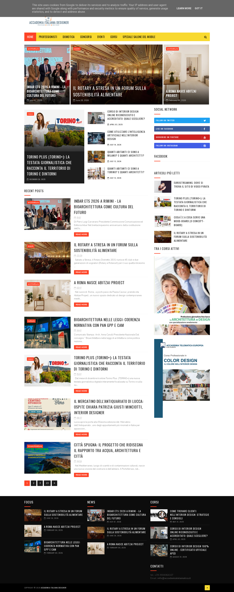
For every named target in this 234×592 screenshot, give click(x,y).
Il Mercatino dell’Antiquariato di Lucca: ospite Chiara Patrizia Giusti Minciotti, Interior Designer (108, 406)
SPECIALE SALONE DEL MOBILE (139, 37)
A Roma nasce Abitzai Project (181, 93)
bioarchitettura (35, 446)
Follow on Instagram (167, 145)
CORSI (113, 37)
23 (47, 483)
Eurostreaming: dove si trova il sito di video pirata (191, 184)
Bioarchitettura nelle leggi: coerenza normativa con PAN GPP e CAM (107, 322)
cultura (31, 321)
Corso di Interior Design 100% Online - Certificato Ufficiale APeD (189, 549)
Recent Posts (34, 191)
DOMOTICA (69, 37)
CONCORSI (86, 37)
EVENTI (101, 37)
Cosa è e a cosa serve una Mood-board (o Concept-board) (189, 221)
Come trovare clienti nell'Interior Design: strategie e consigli (189, 514)
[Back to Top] (207, 587)
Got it (199, 8)
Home (30, 37)
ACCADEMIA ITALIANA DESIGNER (53, 587)
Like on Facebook (164, 128)
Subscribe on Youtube (167, 137)
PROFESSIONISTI (48, 37)
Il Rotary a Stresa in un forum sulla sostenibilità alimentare (109, 91)
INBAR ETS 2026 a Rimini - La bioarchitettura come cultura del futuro (46, 91)
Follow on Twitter (165, 120)
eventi (77, 48)
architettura (33, 48)
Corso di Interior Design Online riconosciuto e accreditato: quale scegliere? (189, 532)
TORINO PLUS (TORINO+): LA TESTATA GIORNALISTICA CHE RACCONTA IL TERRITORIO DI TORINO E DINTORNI (49, 165)
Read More (81, 234)
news (30, 114)
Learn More (184, 8)
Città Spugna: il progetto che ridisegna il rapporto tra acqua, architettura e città (108, 450)
